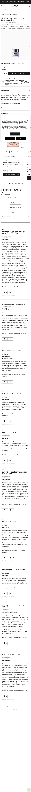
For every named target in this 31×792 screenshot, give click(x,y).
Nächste (15, 709)
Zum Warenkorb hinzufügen (19, 73)
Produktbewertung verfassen (15, 197)
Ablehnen (10, 138)
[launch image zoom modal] (29, 57)
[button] (29, 790)
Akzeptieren (21, 138)
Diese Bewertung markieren (8, 295)
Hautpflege (8, 14)
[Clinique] (15, 6)
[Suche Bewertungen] (28, 216)
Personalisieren (15, 133)
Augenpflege (15, 14)
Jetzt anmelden (26, 81)
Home (2, 14)
